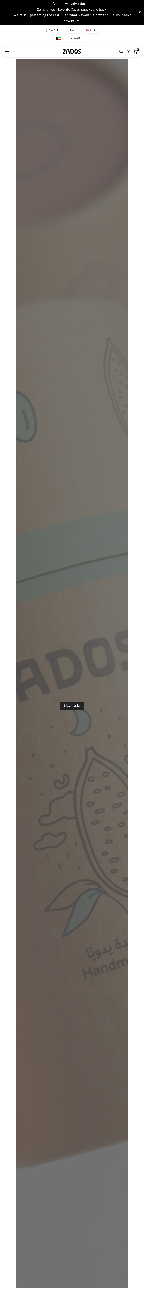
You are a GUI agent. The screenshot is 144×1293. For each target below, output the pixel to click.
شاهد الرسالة (72, 705)
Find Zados (54, 30)
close (4, 12)
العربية (72, 30)
